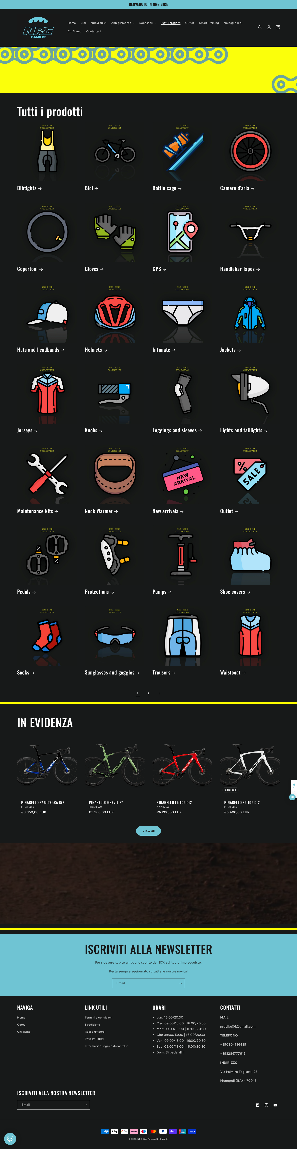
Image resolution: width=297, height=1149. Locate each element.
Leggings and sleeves (175, 430)
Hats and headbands (38, 349)
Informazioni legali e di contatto (106, 1046)
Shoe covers (232, 591)
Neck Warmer (99, 511)
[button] (123, 23)
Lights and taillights (241, 430)
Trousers (162, 672)
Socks (23, 672)
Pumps (159, 591)
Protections (97, 591)
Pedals (24, 591)
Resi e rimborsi (95, 1031)
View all (148, 831)
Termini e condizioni (98, 1017)
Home (21, 1017)
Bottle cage (164, 188)
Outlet (226, 511)
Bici (89, 188)
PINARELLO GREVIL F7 (106, 802)
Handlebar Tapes (237, 269)
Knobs (91, 430)
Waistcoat (230, 672)
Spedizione (92, 1024)
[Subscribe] (180, 983)
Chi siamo (24, 1031)
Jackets (228, 349)
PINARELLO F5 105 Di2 (174, 802)
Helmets (93, 349)
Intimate (161, 349)
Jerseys (25, 430)
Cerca (21, 1024)
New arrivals (165, 511)
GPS (157, 269)
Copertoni (27, 269)
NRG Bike (142, 1139)
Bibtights (27, 188)
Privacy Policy (94, 1039)
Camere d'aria (234, 188)
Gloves (91, 269)
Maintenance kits (35, 511)
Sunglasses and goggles (109, 672)
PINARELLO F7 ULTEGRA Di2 (42, 802)
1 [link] (137, 693)
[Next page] (159, 693)
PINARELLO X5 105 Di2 (242, 802)
